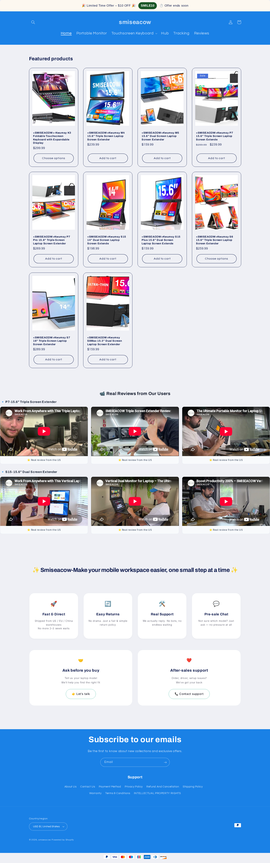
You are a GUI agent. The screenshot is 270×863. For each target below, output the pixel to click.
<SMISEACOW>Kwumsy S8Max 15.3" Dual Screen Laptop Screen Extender (104, 341)
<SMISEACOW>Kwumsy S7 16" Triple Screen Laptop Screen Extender (51, 341)
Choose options (53, 158)
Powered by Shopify (63, 840)
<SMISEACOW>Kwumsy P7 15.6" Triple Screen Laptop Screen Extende (214, 136)
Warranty (95, 793)
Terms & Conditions (117, 793)
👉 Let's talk (81, 694)
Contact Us (87, 786)
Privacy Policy (134, 786)
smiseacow (44, 840)
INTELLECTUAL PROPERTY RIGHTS (157, 793)
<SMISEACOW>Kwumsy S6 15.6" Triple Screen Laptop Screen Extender (214, 240)
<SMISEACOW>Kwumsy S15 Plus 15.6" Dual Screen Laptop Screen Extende (161, 240)
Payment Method (110, 786)
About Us (70, 786)
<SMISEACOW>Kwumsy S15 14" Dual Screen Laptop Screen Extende (106, 240)
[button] (33, 22)
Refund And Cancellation (162, 786)
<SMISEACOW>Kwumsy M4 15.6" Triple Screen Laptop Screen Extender (106, 136)
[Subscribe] (165, 762)
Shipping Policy (193, 786)
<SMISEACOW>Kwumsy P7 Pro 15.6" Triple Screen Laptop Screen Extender (51, 240)
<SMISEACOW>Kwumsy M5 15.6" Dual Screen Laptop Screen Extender (160, 136)
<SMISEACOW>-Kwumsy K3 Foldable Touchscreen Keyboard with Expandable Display (52, 137)
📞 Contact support (189, 694)
